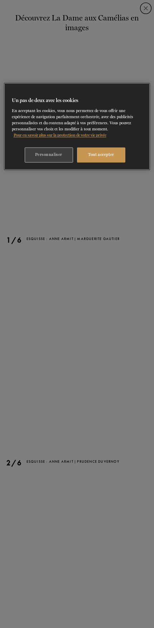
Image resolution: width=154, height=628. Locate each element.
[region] (77, 126)
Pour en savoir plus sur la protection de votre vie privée (60, 135)
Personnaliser (48, 154)
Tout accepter (101, 154)
